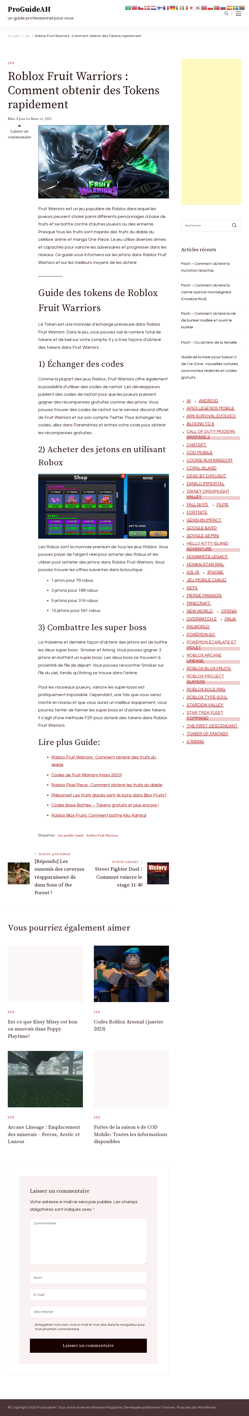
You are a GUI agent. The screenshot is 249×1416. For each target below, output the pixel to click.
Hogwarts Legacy (207, 557)
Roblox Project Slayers (205, 679)
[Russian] (223, 7)
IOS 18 (193, 572)
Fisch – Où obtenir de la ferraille (209, 342)
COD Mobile (200, 452)
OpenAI (229, 611)
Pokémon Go (201, 634)
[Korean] (198, 7)
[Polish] (210, 7)
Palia (230, 619)
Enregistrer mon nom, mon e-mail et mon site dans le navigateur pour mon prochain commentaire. (90, 1327)
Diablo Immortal (205, 484)
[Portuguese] (217, 7)
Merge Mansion (204, 595)
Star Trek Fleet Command (205, 715)
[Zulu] (242, 7)
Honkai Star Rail (205, 564)
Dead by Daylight (206, 476)
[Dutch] (154, 7)
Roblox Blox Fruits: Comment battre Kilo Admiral (98, 815)
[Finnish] (160, 7)
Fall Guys (197, 504)
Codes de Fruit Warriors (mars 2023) (86, 775)
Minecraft (199, 603)
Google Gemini (203, 536)
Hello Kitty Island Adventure (208, 546)
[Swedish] (236, 7)
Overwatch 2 (201, 619)
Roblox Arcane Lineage (204, 658)
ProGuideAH (29, 9)
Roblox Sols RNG (206, 689)
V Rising (195, 741)
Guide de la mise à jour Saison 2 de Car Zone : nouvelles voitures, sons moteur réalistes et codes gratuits (210, 367)
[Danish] (147, 7)
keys (192, 588)
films (223, 504)
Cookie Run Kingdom (209, 460)
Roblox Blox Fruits (209, 668)
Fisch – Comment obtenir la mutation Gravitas (205, 267)
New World (200, 611)
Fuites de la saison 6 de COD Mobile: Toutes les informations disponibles (130, 1134)
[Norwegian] (204, 7)
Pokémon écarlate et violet (212, 645)
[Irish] (179, 7)
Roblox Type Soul (207, 697)
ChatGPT (196, 445)
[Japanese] (191, 7)
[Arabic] (128, 7)
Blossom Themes (161, 1407)
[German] (172, 7)
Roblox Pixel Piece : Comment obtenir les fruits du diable (106, 785)
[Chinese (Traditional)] (135, 7)
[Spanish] (229, 7)
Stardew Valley (205, 705)
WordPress (206, 1407)
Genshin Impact (204, 520)
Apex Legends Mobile (210, 408)
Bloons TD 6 (200, 424)
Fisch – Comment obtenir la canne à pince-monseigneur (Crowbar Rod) (206, 292)
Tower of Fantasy (207, 734)
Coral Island (201, 468)
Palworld (198, 627)
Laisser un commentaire (19, 134)
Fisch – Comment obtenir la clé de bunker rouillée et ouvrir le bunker (208, 320)
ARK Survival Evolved (211, 416)
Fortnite (197, 512)
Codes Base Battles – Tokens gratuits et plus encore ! (105, 805)
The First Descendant (212, 726)
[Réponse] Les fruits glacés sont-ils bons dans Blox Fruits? (109, 795)
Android (208, 401)
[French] (166, 7)
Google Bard (202, 528)
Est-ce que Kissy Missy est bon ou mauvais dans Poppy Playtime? (42, 1029)
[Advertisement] (211, 132)
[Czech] (141, 7)
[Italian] (185, 7)
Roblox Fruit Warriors (102, 835)
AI (188, 401)
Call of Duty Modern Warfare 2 (211, 434)
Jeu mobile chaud (70, 835)
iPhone (215, 572)
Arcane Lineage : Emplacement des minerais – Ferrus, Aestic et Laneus (44, 1134)
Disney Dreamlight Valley (208, 494)
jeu (11, 63)
